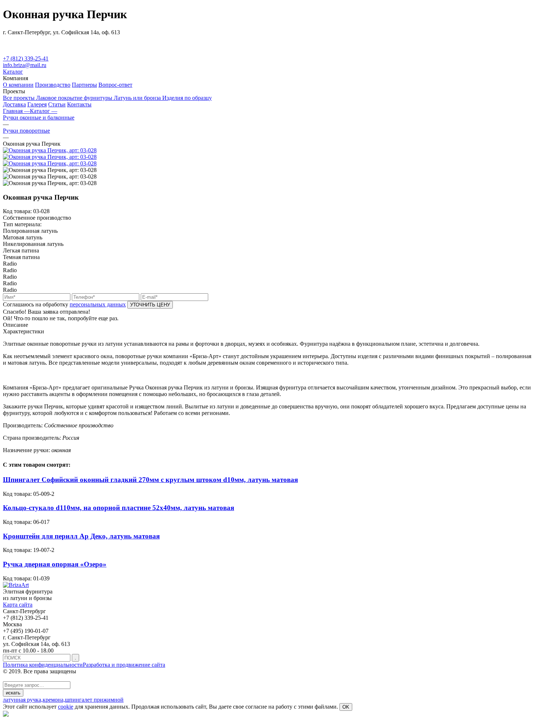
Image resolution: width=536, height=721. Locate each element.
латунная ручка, (23, 700)
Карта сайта (17, 605)
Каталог (13, 71)
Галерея (37, 104)
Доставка (14, 104)
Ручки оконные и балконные (38, 117)
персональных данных (98, 304)
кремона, (54, 700)
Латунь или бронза (138, 98)
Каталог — (43, 111)
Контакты (79, 104)
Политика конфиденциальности (43, 665)
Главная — (16, 111)
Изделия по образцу (187, 98)
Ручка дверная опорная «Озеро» (54, 564)
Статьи (57, 104)
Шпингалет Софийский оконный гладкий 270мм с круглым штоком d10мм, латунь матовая (150, 479)
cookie (65, 707)
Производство (52, 85)
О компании (18, 85)
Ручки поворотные (26, 131)
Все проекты (19, 98)
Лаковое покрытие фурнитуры (75, 98)
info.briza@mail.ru (24, 65)
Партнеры (84, 85)
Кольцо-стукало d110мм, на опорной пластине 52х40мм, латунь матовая (118, 508)
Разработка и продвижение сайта (124, 665)
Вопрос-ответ (115, 85)
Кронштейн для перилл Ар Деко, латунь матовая (81, 536)
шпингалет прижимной (94, 700)
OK (345, 707)
